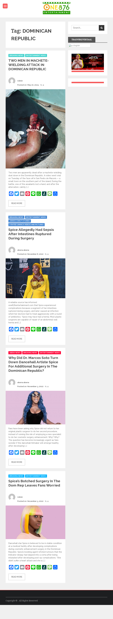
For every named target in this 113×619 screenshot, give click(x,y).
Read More (16, 203)
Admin (20, 81)
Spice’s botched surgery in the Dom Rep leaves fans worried (34, 483)
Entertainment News (36, 55)
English (76, 45)
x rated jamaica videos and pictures (27, 225)
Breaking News (16, 55)
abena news (15, 353)
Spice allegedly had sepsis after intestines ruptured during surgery (31, 234)
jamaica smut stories (20, 221)
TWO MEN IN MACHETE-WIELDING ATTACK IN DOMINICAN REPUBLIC (28, 64)
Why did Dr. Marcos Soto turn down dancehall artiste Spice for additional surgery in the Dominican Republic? (33, 364)
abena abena (23, 250)
